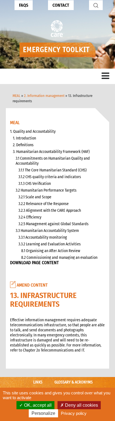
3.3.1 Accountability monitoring (42, 237)
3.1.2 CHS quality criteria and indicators (49, 177)
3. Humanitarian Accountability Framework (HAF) (51, 151)
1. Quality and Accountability (33, 131)
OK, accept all (37, 405)
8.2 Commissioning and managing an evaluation (59, 257)
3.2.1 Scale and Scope (34, 197)
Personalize (43, 413)
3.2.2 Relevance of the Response (43, 203)
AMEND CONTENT (31, 285)
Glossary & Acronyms (73, 382)
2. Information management (44, 96)
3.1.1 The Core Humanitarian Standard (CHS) (52, 170)
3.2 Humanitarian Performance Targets (46, 190)
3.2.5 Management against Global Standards (53, 224)
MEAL (16, 96)
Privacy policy (74, 413)
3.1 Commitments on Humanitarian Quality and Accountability (53, 161)
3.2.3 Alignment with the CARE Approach (49, 210)
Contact (60, 5)
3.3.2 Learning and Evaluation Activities (49, 244)
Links (37, 382)
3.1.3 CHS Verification (34, 183)
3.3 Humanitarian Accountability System (47, 230)
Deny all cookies (81, 405)
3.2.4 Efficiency (29, 217)
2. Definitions (23, 145)
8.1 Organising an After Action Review (50, 250)
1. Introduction (24, 138)
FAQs (23, 5)
